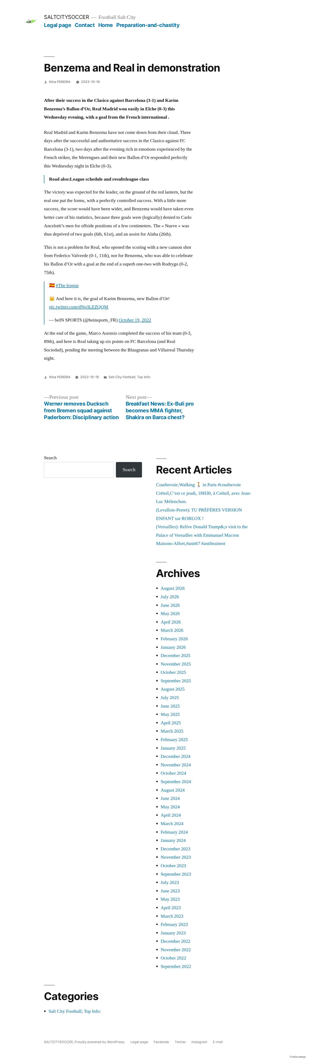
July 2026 (170, 597)
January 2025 (173, 748)
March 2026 (172, 630)
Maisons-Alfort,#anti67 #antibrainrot (190, 543)
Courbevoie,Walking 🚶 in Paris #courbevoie (198, 485)
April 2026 (171, 622)
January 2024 (173, 840)
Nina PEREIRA (59, 82)
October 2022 (173, 958)
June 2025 (170, 706)
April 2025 (171, 723)
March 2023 (172, 916)
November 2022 (176, 950)
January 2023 (173, 933)
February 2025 (174, 740)
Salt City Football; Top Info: (129, 377)
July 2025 (170, 698)
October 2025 (173, 672)
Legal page (57, 25)
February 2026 (174, 639)
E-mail (218, 1042)
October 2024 (173, 773)
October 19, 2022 (135, 320)
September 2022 (176, 966)
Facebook (161, 1042)
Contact (85, 25)
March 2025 (172, 731)
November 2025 (176, 664)
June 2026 (170, 605)
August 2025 (173, 689)
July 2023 (170, 882)
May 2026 (170, 614)
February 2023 (174, 924)
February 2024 (174, 832)
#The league (67, 285)
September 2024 (176, 782)
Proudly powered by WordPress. (100, 1042)
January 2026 (173, 647)
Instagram (199, 1042)
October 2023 (173, 866)
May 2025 (170, 714)
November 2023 (176, 857)
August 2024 (173, 790)
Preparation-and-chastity (148, 25)
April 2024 (171, 815)
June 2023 (170, 891)
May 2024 (170, 807)
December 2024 (175, 756)
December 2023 (175, 849)
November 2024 (176, 765)
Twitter (180, 1042)
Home (105, 25)
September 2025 (176, 681)
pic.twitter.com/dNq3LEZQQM (78, 307)
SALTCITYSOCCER (66, 17)
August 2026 (173, 588)
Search (50, 458)
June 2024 (170, 798)
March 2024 (172, 824)
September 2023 (176, 874)
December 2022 (175, 941)
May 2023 (170, 899)
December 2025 (175, 656)
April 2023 (171, 908)
